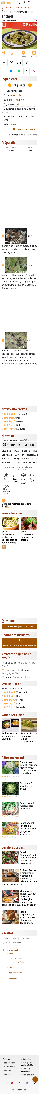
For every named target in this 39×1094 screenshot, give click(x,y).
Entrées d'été (11, 938)
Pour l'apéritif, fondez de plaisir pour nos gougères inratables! (28, 828)
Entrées (12, 967)
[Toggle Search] (29, 2)
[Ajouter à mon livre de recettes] (33, 62)
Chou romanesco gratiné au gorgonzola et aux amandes (9, 537)
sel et (10, 124)
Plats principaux (15, 973)
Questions (7, 1071)
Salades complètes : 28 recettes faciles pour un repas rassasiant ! (28, 858)
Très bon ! (21, 414)
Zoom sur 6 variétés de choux (26, 786)
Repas (11, 953)
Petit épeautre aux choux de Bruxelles (9, 736)
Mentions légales (29, 1075)
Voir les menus (9, 1067)
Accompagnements (16, 978)
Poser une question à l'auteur (20, 626)
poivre (13, 124)
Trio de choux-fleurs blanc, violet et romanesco (29, 737)
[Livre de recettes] (20, 2)
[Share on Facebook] (3, 71)
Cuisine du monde (16, 959)
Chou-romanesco (13, 943)
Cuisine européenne (17, 962)
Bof (18, 425)
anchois (17, 95)
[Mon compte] (24, 2)
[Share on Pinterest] (34, 71)
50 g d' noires (14, 99)
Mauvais (20, 429)
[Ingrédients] (4, 547)
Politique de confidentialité (27, 1064)
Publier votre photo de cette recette (19, 645)
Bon (18, 417)
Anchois (25, 938)
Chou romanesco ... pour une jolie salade (28, 535)
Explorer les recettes (11, 950)
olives (14, 99)
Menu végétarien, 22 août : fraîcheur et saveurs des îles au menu (28, 917)
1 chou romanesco (13, 91)
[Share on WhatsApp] (19, 71)
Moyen (19, 421)
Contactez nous (28, 1059)
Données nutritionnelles (25, 129)
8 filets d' (12, 95)
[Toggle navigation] (35, 2)
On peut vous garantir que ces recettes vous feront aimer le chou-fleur (28, 768)
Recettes (6, 1059)
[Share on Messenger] (11, 71)
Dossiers (6, 1074)
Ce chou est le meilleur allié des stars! (27, 806)
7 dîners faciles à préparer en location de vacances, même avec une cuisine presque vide (19, 877)
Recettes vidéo (9, 1063)
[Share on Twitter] (26, 71)
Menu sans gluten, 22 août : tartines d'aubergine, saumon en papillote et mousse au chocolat (19, 898)
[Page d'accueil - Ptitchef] (3, 8)
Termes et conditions (26, 1070)
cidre (7, 112)
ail (18, 104)
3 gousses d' (11, 104)
